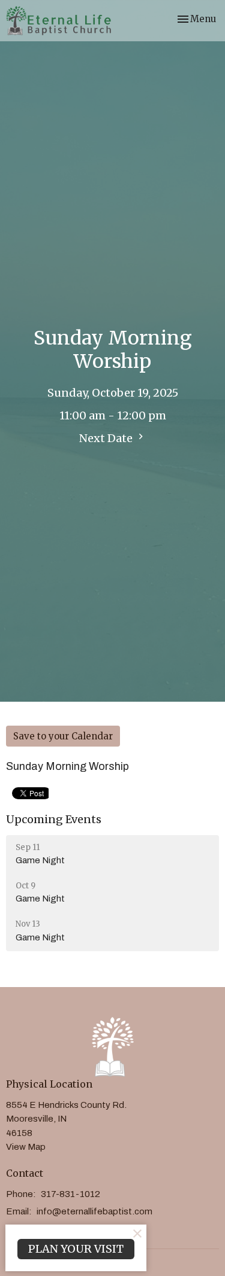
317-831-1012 (70, 1194)
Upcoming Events (53, 819)
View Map (26, 1147)
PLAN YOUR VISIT (76, 1249)
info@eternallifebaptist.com (94, 1211)
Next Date (107, 438)
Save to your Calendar (63, 736)
